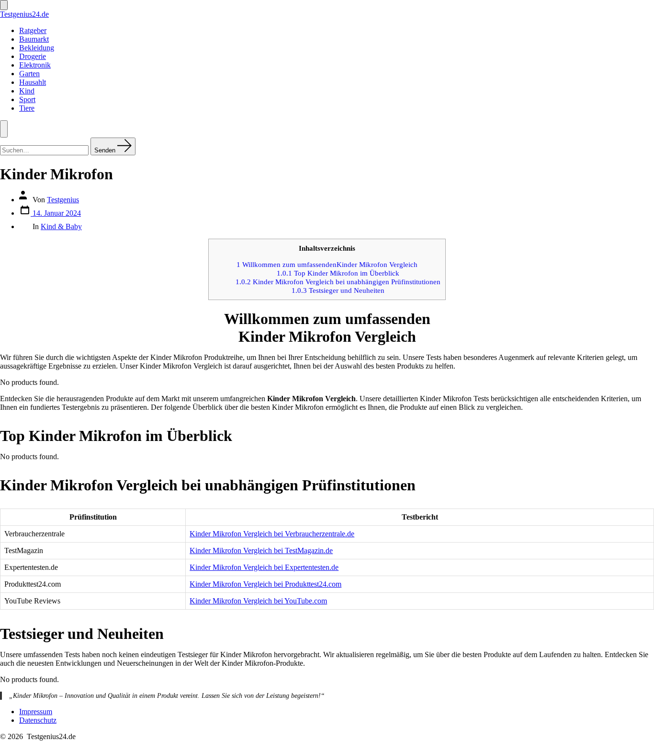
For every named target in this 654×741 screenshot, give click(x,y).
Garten (29, 73)
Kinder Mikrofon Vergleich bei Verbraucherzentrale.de (272, 534)
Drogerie (32, 56)
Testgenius (63, 200)
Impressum (35, 711)
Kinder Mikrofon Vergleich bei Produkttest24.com (265, 584)
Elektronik (35, 65)
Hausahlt (32, 82)
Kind (26, 91)
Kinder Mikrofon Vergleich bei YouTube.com (258, 601)
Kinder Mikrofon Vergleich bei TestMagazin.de (261, 550)
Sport (27, 99)
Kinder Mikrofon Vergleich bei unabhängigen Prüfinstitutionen (338, 282)
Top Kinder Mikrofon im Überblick (338, 273)
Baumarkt (34, 39)
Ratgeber (32, 30)
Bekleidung (36, 48)
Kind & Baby (61, 226)
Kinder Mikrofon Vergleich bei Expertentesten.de (264, 567)
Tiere (26, 108)
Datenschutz (37, 720)
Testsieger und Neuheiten (338, 290)
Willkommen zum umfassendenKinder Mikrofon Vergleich (327, 264)
